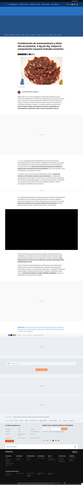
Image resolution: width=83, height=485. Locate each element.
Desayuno (8, 434)
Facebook (70, 4)
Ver (42, 369)
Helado (50, 34)
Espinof (28, 459)
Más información (51, 483)
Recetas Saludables (34, 431)
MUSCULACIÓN (45, 4)
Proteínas (18, 34)
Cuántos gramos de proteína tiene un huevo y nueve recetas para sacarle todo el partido (31, 416)
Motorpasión (50, 457)
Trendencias (61, 457)
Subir (74, 451)
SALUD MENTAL (55, 4)
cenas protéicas (21, 437)
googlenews (77, 4)
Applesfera (8, 461)
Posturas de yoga (33, 420)
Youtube (72, 4)
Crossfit (21, 420)
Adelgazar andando (43, 420)
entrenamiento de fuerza (21, 435)
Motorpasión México (50, 474)
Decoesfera (61, 459)
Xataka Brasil (8, 475)
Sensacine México (30, 473)
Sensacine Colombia (29, 476)
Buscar (75, 447)
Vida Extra (18, 459)
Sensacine (29, 457)
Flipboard (74, 4)
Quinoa (16, 420)
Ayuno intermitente (53, 420)
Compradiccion (62, 461)
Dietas (24, 335)
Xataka (7, 457)
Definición (32, 434)
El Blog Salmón (72, 457)
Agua (55, 34)
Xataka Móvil (8, 459)
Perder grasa (8, 437)
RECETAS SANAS (23, 4)
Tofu (60, 420)
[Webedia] (75, 1)
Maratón (59, 34)
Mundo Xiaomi (8, 465)
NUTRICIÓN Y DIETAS (34, 4)
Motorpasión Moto (52, 459)
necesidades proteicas (39, 335)
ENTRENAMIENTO (13, 4)
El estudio (20, 161)
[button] (30, 92)
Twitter (30, 54)
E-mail (34, 54)
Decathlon (33, 34)
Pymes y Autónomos (71, 460)
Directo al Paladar (40, 457)
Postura (38, 34)
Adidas (27, 34)
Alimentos (8, 431)
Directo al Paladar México (40, 474)
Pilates (23, 34)
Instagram (67, 4)
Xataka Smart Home (9, 463)
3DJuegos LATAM (19, 473)
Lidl (42, 34)
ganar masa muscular (35, 437)
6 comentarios (23, 54)
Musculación (8, 429)
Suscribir (64, 428)
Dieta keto (65, 420)
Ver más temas (9, 441)
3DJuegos (18, 457)
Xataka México (8, 473)
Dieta (46, 34)
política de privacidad (60, 431)
